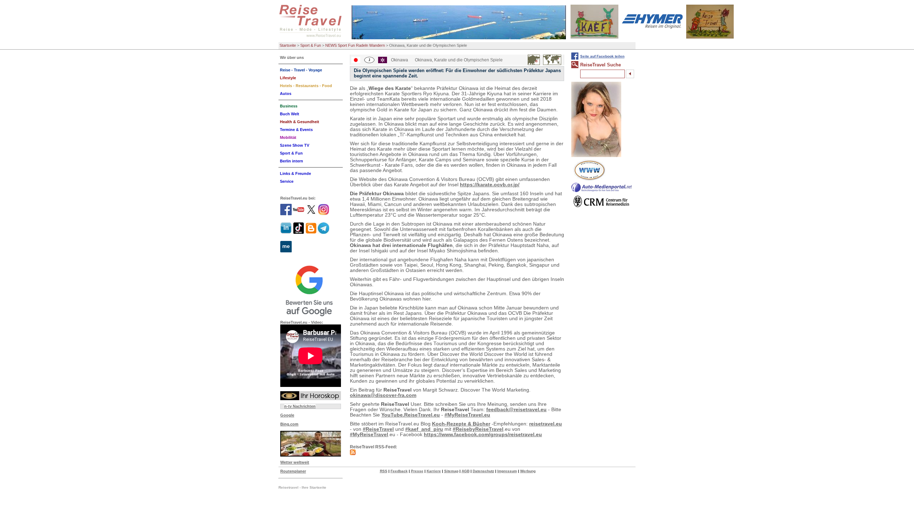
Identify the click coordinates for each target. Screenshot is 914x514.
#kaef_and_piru (424, 429)
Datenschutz (483, 471)
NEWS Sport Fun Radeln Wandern (355, 45)
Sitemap (451, 471)
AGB (465, 471)
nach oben (896, 507)
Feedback (399, 471)
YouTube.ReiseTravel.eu (410, 415)
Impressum (507, 471)
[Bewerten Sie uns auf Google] (310, 290)
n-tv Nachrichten (300, 406)
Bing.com (289, 424)
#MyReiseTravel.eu (467, 415)
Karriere (434, 471)
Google (287, 415)
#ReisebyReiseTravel (478, 429)
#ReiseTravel (378, 429)
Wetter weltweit (294, 462)
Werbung (528, 471)
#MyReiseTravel (369, 434)
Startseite (288, 45)
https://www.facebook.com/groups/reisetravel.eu (483, 434)
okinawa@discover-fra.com (383, 395)
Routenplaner (293, 471)
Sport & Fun (310, 45)
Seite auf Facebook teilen (602, 56)
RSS (383, 471)
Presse (417, 471)
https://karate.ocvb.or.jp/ (489, 184)
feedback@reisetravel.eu (516, 409)
